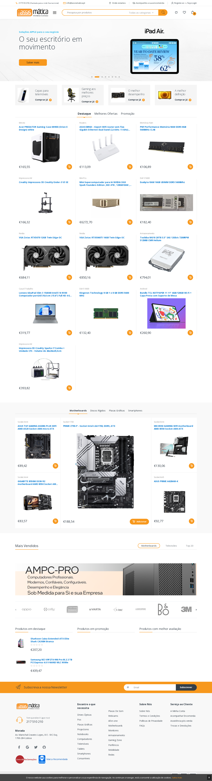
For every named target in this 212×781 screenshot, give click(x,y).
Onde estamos (119, 3)
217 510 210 (24, 3)
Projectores (83, 729)
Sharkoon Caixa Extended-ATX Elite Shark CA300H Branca (50, 640)
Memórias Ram (146, 122)
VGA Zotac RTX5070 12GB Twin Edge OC (40, 237)
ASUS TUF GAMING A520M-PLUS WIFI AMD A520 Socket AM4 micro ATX (37, 427)
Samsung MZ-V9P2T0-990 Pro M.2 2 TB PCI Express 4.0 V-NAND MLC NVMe (51, 661)
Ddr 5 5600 (145, 178)
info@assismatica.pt (75, 3)
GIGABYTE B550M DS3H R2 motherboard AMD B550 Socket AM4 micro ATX (37, 483)
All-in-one (113, 720)
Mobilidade (113, 749)
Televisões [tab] (171, 545)
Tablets (81, 748)
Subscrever (186, 687)
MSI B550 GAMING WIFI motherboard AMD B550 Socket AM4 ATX (173, 427)
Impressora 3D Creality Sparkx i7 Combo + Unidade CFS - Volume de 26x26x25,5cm (42, 349)
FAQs (142, 725)
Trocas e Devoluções (180, 725)
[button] (144, 12)
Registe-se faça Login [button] (185, 3)
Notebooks (82, 734)
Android (143, 288)
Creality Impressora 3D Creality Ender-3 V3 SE (43, 182)
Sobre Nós (144, 711)
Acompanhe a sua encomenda (150, 3)
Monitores (113, 730)
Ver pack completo (138, 70)
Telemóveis (83, 743)
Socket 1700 (68, 422)
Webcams (113, 715)
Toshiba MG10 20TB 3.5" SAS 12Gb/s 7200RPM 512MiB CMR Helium (164, 239)
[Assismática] (32, 12)
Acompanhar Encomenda (182, 715)
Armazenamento (147, 233)
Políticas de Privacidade (150, 720)
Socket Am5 (159, 477)
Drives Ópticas (84, 714)
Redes (111, 754)
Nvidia (21, 233)
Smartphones (83, 753)
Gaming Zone (115, 740)
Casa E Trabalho (26, 288)
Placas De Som (115, 711)
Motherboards (115, 725)
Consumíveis (83, 758)
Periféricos (113, 745)
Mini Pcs (82, 178)
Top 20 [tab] (189, 545)
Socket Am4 (23, 422)
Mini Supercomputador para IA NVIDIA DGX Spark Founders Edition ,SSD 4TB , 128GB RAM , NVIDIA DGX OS (104, 183)
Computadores (84, 738)
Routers (82, 122)
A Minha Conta (177, 711)
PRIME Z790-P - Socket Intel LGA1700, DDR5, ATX (89, 426)
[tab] (84, 113)
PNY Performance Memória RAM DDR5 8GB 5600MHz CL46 (163, 128)
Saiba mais (177, 777)
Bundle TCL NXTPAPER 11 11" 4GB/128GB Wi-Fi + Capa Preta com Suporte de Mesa (166, 294)
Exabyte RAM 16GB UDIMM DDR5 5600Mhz (162, 182)
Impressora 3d (25, 178)
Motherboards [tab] (148, 545)
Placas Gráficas (84, 724)
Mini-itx (22, 122)
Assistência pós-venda (181, 720)
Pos (79, 719)
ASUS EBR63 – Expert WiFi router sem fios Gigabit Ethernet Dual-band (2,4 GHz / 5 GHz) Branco (103, 128)
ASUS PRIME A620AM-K (166, 481)
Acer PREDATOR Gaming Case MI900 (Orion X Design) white (43, 128)
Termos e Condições (149, 715)
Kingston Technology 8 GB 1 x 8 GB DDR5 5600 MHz (104, 294)
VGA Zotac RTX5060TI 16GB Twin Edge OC (101, 237)
